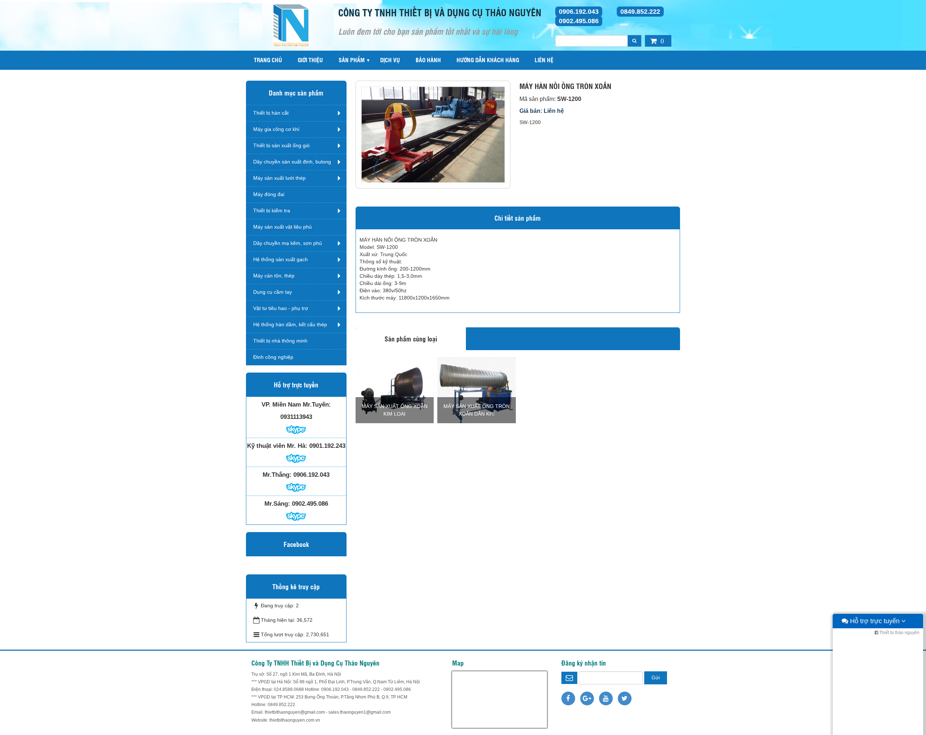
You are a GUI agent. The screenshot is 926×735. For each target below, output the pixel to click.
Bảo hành (428, 60)
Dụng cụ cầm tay (272, 292)
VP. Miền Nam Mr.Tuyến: (296, 404)
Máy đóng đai (268, 194)
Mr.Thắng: (277, 474)
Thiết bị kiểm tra (271, 210)
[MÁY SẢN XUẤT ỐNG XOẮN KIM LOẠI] (395, 389)
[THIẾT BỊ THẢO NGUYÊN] (291, 25)
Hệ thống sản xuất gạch (280, 259)
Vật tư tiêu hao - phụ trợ (280, 308)
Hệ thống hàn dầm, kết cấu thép (290, 324)
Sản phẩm (352, 60)
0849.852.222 (640, 11)
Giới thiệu (310, 60)
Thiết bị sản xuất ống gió (281, 145)
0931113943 (296, 416)
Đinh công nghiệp (273, 357)
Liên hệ (544, 60)
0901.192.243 (327, 445)
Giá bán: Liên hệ (541, 111)
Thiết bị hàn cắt (271, 113)
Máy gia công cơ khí (276, 129)
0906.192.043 (579, 11)
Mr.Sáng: (277, 503)
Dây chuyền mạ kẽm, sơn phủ (287, 243)
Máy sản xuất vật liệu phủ (282, 227)
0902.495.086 (579, 21)
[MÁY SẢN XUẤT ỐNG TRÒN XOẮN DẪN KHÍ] (476, 389)
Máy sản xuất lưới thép (279, 178)
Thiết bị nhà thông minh (280, 341)
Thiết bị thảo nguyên (898, 632)
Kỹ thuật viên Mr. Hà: (277, 445)
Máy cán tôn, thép (273, 276)
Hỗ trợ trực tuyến (874, 621)
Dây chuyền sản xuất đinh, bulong (292, 162)
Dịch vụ (390, 60)
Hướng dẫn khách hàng (487, 60)
